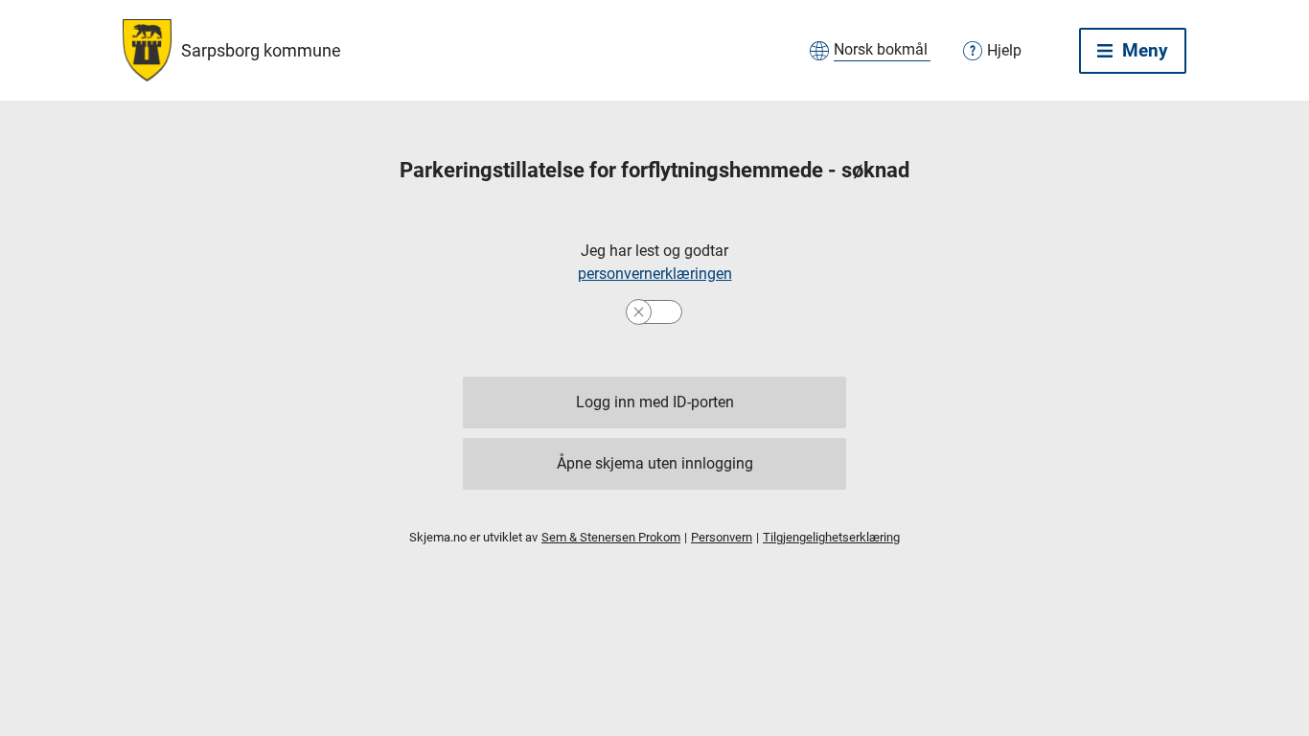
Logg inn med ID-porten (655, 402)
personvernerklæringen (655, 273)
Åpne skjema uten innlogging (655, 463)
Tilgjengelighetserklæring (831, 537)
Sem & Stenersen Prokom (610, 537)
